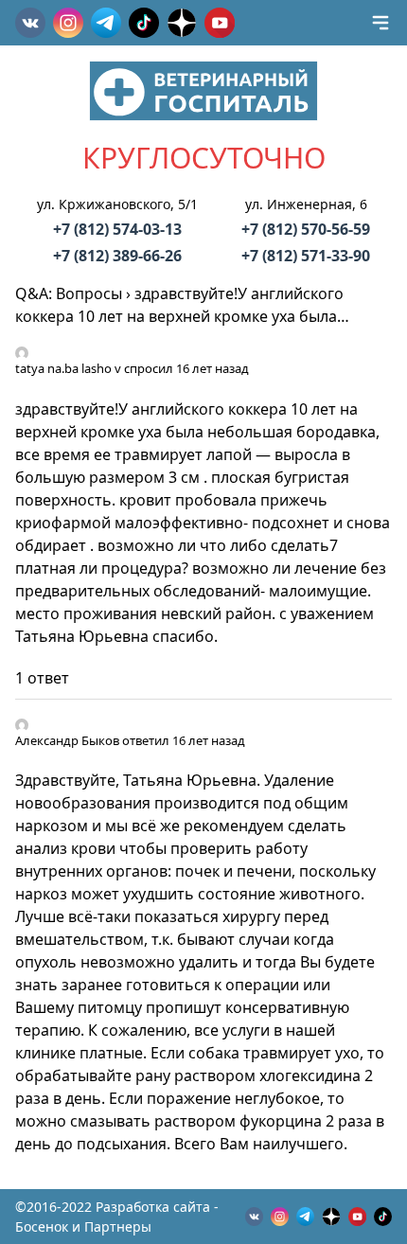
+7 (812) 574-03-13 (117, 229)
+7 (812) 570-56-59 (305, 229)
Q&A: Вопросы (68, 293)
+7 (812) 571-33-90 (305, 255)
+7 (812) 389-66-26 (117, 255)
